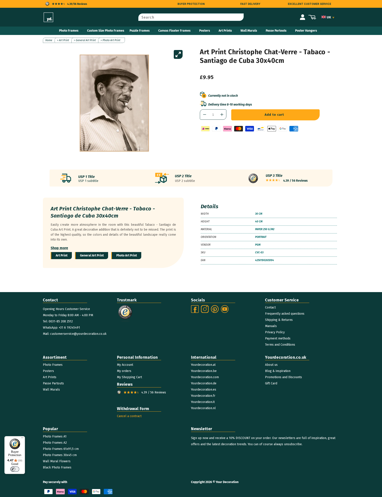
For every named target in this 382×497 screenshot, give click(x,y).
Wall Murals (249, 31)
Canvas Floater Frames (174, 31)
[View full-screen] (178, 54)
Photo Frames (68, 31)
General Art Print (92, 255)
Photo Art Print (126, 255)
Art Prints (225, 31)
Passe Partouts (276, 31)
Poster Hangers (306, 31)
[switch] (14, 469)
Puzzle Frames (140, 31)
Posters (204, 31)
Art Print (61, 255)
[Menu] (22, 438)
